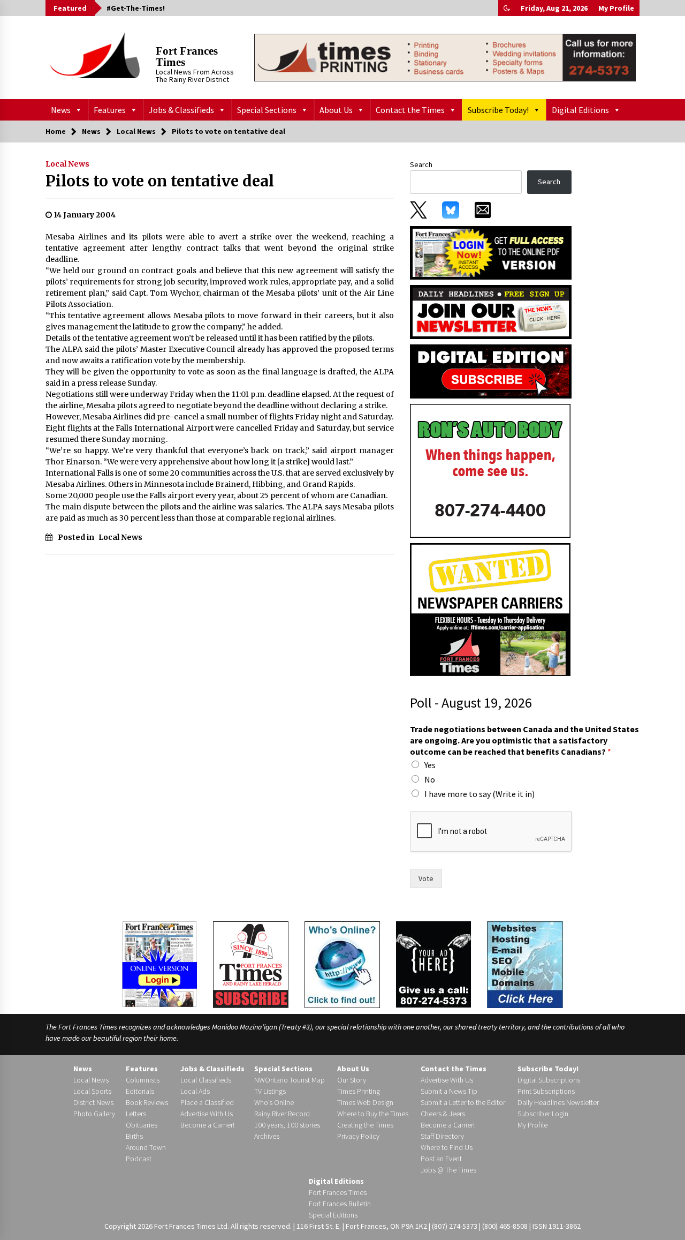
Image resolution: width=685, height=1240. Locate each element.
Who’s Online (274, 1102)
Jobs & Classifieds (181, 109)
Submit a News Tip (449, 1091)
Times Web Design (365, 1102)
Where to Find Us (447, 1147)
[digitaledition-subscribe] (491, 370)
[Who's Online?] (342, 963)
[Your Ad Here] (433, 964)
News (61, 109)
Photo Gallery (94, 1113)
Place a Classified (207, 1102)
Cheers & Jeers (443, 1113)
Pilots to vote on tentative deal (159, 181)
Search (421, 164)
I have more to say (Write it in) (479, 793)
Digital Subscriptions (548, 1080)
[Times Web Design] (525, 963)
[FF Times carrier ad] (490, 609)
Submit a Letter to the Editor (463, 1102)
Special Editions (333, 1215)
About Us (336, 109)
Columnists (142, 1080)
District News (93, 1102)
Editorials (140, 1091)
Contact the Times (410, 109)
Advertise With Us (206, 1113)
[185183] (490, 470)
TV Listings (270, 1091)
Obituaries (141, 1125)
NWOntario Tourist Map (289, 1080)
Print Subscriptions (546, 1091)
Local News (67, 164)
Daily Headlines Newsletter (558, 1102)
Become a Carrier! (207, 1125)
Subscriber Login (542, 1113)
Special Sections (266, 109)
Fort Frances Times (187, 56)
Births (134, 1136)
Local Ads (195, 1091)
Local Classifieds (205, 1080)
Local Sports (92, 1091)
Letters (136, 1113)
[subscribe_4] (491, 311)
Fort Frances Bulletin (340, 1203)
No (429, 779)
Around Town (146, 1147)
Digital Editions (580, 109)
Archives (266, 1136)
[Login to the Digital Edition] (159, 963)
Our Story (351, 1080)
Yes (430, 765)
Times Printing (358, 1091)
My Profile (616, 8)
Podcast (138, 1158)
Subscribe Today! (498, 109)
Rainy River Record (282, 1113)
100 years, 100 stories (287, 1125)
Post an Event (441, 1158)
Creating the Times (365, 1125)
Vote (425, 878)
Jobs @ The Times (448, 1170)
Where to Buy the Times (372, 1113)
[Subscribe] (250, 965)
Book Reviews (147, 1102)
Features (110, 109)
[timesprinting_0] (445, 57)
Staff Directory (442, 1136)
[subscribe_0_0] (491, 252)
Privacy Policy (358, 1136)
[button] (507, 8)
